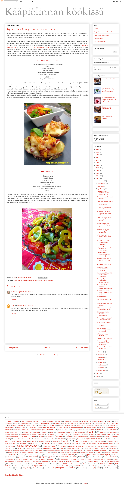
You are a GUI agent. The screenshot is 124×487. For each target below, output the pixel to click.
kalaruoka (113, 432)
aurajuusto (85, 421)
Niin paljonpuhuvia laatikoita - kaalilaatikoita (102, 313)
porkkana (71, 455)
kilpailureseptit (82, 436)
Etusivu (47, 348)
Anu (12, 305)
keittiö (117, 434)
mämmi (58, 450)
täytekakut (38, 466)
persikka (21, 455)
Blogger (85, 483)
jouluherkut (69, 430)
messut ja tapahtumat (73, 448)
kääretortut (20, 441)
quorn (106, 457)
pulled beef (116, 455)
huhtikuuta (101, 362)
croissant (98, 423)
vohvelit (52, 468)
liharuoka (34, 443)
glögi (78, 425)
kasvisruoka (76, 434)
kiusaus (106, 436)
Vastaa (13, 299)
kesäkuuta (101, 357)
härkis (101, 427)
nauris (75, 450)
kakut (90, 432)
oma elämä (43, 452)
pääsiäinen (98, 457)
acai (23, 421)
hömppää (8, 429)
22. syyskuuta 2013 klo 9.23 (24, 292)
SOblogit (53, 461)
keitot (109, 434)
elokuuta (100, 352)
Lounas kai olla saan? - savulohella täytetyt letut (104, 224)
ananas (36, 421)
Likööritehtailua (98, 38)
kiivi (75, 436)
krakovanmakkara (27, 439)
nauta (80, 450)
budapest (65, 423)
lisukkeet (66, 443)
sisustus (19, 461)
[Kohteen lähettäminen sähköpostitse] (39, 278)
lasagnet (55, 441)
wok (98, 468)
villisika (34, 468)
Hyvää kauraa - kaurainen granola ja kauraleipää (104, 329)
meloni (62, 448)
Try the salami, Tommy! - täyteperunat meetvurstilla (104, 248)
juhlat (92, 429)
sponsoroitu (69, 461)
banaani (100, 421)
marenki (20, 448)
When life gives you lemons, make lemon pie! (104, 236)
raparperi (113, 457)
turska (25, 466)
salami (82, 459)
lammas (41, 441)
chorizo (90, 423)
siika (116, 459)
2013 (98, 178)
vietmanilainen (9, 468)
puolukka (52, 457)
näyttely (24, 452)
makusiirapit (91, 446)
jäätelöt (36, 432)
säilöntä (39, 464)
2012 (98, 373)
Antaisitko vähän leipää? (104, 264)
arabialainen (68, 421)
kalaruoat (103, 432)
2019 (98, 162)
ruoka (51, 459)
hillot (39, 427)
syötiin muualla (23, 464)
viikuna (17, 468)
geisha (61, 425)
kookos (7, 439)
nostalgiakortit (114, 450)
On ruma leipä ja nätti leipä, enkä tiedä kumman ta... (103, 342)
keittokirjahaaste (28, 437)
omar (49, 452)
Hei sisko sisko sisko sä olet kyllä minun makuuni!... (104, 242)
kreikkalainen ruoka (39, 439)
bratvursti (34, 423)
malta (98, 446)
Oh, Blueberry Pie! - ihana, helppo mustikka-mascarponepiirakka (109, 89)
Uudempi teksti (12, 348)
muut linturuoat (50, 450)
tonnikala (102, 464)
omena (55, 452)
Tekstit (98, 404)
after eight (29, 421)
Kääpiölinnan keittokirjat (101, 35)
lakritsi (34, 441)
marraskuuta (102, 183)
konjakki (114, 436)
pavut (7, 455)
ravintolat (17, 459)
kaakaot (44, 432)
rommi (43, 459)
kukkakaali (70, 439)
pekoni (13, 455)
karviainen (41, 434)
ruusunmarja (64, 459)
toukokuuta (101, 359)
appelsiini (50, 421)
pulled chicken (11, 457)
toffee (92, 464)
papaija (69, 452)
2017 (98, 168)
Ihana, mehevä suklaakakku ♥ (106, 107)
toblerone (85, 464)
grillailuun (96, 425)
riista (31, 459)
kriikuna (48, 439)
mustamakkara (29, 450)
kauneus (86, 434)
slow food (36, 461)
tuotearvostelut (17, 466)
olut (36, 452)
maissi (117, 443)
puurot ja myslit (63, 457)
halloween (113, 425)
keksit (41, 436)
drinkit (21, 425)
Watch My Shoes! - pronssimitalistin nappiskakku (103, 268)
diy (9, 425)
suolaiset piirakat (113, 461)
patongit (114, 452)
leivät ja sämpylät (82, 441)
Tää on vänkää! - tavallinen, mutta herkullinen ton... (103, 192)
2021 (98, 157)
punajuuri (43, 457)
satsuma (89, 459)
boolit (15, 423)
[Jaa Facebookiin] (45, 278)
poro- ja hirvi (81, 455)
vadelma (65, 466)
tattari (54, 464)
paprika (75, 452)
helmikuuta (101, 367)
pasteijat (107, 452)
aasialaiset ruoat (11, 421)
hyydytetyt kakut (90, 427)
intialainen (25, 429)
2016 (98, 170)
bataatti (109, 421)
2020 (98, 160)
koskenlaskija (16, 439)
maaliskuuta (101, 365)
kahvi (69, 432)
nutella (10, 452)
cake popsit (82, 423)
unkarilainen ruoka (53, 466)
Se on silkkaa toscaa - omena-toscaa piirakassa (104, 323)
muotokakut (112, 448)
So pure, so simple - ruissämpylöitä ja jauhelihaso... (103, 230)
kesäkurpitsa (59, 436)
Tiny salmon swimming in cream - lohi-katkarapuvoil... (105, 202)
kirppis (92, 436)
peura (33, 455)
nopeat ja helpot (100, 450)
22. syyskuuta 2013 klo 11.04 (26, 305)
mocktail (85, 448)
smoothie (45, 461)
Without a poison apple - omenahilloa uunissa (104, 308)
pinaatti (39, 455)
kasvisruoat (63, 434)
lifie (116, 441)
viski (40, 468)
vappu (86, 466)
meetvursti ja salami (35, 280)
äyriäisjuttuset (9, 470)
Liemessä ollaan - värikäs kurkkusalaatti (105, 347)
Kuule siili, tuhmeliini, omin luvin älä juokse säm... (104, 213)
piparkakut (48, 455)
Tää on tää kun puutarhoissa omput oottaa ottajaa (104, 254)
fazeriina (28, 425)
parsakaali (84, 452)
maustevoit (36, 448)
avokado (94, 421)
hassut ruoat (21, 427)
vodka (45, 468)
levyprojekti (110, 441)
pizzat (63, 455)
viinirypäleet (26, 468)
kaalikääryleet (61, 432)
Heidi (13, 292)
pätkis (82, 457)
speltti (61, 461)
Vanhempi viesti (82, 348)
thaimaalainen (75, 464)
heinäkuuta (101, 354)
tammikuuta (101, 370)
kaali (51, 432)
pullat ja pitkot (105, 455)
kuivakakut (60, 439)
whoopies (82, 468)
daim (117, 423)
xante (104, 468)
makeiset (63, 446)
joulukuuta (101, 181)
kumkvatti (80, 439)
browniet (57, 423)
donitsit (14, 425)
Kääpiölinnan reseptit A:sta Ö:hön (104, 32)
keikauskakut (101, 434)
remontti (25, 459)
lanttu (48, 441)
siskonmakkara (9, 461)
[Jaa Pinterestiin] (46, 278)
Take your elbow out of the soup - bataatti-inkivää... (104, 219)
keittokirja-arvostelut (13, 436)
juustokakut (112, 429)
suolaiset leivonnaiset (95, 461)
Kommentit (99, 407)
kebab (92, 434)
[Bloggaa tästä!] (41, 278)
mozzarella (93, 448)
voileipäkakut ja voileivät (65, 468)
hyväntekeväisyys (76, 427)
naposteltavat (66, 450)
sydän (14, 464)
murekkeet (8, 450)
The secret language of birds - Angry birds (104, 208)
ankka (43, 421)
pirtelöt (56, 455)
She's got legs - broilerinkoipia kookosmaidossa (103, 280)
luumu (84, 443)
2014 (98, 176)
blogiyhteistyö (8, 423)
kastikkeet (51, 434)
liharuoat (22, 443)
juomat (99, 429)
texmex (50, 280)
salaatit (45, 280)
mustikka (38, 450)
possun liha (91, 455)
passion (91, 452)
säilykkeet (32, 464)
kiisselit (68, 436)
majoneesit (10, 446)
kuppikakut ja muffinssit (93, 439)
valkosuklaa (77, 466)
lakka (28, 441)
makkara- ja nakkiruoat (21, 280)
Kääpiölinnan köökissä (54, 12)
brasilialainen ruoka (24, 423)
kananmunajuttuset (11, 434)
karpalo (34, 434)
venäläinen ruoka (111, 466)
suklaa (78, 461)
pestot (28, 455)
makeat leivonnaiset (27, 446)
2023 (98, 152)
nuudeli (17, 452)
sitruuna (27, 461)
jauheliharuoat (47, 430)
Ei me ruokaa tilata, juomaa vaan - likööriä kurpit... (104, 292)
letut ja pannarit (99, 441)
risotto (37, 459)
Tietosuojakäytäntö (99, 41)
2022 (98, 155)
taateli (47, 464)
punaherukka (33, 457)
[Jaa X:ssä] (43, 278)
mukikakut (103, 448)
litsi (73, 443)
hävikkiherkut (110, 428)
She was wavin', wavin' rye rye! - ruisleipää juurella (104, 260)
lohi (77, 443)
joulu (59, 429)
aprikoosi (59, 421)
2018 (98, 165)
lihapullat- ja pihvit (10, 443)
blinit (116, 421)
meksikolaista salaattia (41, 47)
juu (105, 429)
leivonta (65, 441)
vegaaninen (100, 466)
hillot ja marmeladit (49, 427)
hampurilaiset (9, 427)
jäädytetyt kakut (27, 432)
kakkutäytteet (79, 432)
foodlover (50, 425)
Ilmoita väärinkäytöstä (14, 475)
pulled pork (21, 457)
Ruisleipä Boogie (102, 296)
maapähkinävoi (103, 443)
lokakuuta (101, 186)
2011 (97, 376)
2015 (98, 173)
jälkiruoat (14, 432)
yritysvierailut (113, 468)
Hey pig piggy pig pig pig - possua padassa (104, 318)
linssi (59, 443)
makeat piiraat (49, 446)
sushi (9, 464)
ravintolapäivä (9, 459)
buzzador (73, 423)
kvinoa (13, 441)
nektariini (88, 450)
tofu (97, 464)
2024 (98, 149)
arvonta (75, 421)
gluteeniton (69, 425)
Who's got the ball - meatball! (103, 334)
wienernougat (91, 468)
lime (54, 443)
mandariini (105, 446)
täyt (30, 466)
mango (113, 446)
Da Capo (111, 423)
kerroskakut (49, 436)
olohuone (30, 452)
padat (62, 452)
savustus (96, 459)
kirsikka (98, 436)
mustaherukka (18, 450)
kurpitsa (106, 439)
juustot (7, 432)
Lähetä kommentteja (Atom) (49, 355)
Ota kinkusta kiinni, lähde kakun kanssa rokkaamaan (105, 274)
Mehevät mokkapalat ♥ (109, 79)
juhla (86, 429)
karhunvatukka (24, 434)
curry (104, 423)
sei (102, 459)
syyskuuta (101, 189)
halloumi (105, 425)
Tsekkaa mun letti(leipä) (104, 338)
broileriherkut (44, 423)
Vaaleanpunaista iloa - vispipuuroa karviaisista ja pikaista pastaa (109, 99)
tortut (110, 464)
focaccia (41, 425)
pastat (98, 452)
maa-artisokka (92, 443)
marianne (28, 448)
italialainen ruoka (35, 429)
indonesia (17, 429)
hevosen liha (32, 427)
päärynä (89, 457)
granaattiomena (86, 425)
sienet (109, 459)
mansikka (8, 448)
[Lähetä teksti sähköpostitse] (35, 277)
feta (34, 425)
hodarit (66, 427)
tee (59, 464)
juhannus (80, 429)
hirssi (60, 427)
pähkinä (74, 457)
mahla (111, 443)
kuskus (112, 439)
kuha (53, 439)
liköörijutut (46, 443)
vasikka (93, 466)
